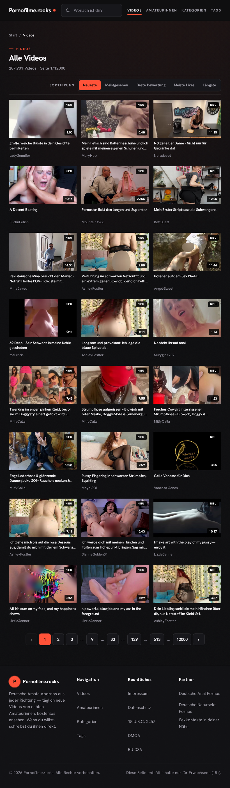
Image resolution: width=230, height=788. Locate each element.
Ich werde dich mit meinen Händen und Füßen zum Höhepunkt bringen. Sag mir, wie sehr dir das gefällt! (113, 545)
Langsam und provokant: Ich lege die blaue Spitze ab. (111, 345)
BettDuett (161, 222)
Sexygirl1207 (164, 354)
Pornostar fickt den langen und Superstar (114, 209)
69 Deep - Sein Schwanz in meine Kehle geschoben (40, 345)
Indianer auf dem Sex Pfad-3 (176, 276)
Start (13, 35)
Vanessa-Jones (166, 487)
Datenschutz (139, 707)
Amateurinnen (161, 10)
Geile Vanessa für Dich (172, 475)
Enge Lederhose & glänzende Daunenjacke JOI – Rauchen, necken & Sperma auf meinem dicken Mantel (40, 478)
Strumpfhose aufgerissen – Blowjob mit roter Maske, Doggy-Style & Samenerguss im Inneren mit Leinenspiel (115, 412)
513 (157, 639)
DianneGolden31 (95, 554)
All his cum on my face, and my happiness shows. (43, 611)
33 (113, 639)
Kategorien (193, 10)
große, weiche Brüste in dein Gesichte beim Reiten (40, 146)
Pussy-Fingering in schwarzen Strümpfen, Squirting (114, 478)
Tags (216, 10)
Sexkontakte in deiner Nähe (200, 723)
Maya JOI (89, 487)
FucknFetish (19, 222)
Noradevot (162, 155)
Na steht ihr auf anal (170, 342)
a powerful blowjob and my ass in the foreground (111, 611)
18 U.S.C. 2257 (141, 721)
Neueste (90, 84)
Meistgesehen (116, 84)
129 (134, 639)
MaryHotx (90, 155)
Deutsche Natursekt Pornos (200, 708)
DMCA (134, 735)
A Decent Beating (23, 209)
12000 (182, 639)
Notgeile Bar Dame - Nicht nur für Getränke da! (180, 146)
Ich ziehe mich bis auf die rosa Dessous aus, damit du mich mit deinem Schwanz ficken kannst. (41, 545)
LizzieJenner (164, 554)
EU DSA (135, 749)
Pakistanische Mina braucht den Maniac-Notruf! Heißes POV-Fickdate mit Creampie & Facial (42, 279)
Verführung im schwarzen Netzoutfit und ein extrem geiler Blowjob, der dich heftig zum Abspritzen (114, 279)
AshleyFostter (93, 288)
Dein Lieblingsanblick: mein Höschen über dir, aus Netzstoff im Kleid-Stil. (187, 611)
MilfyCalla (18, 421)
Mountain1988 (93, 222)
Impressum (138, 693)
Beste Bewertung (151, 84)
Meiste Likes (184, 84)
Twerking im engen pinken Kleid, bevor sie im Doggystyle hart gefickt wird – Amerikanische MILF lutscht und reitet (40, 412)
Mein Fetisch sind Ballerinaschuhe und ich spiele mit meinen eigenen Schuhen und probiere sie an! (115, 146)
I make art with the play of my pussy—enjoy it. (184, 545)
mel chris (17, 354)
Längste (209, 84)
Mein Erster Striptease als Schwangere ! (185, 209)
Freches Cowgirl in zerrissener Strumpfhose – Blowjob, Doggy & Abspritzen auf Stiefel (180, 412)
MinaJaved (18, 288)
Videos (134, 10)
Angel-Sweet (163, 288)
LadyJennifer (20, 155)
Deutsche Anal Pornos (200, 695)
